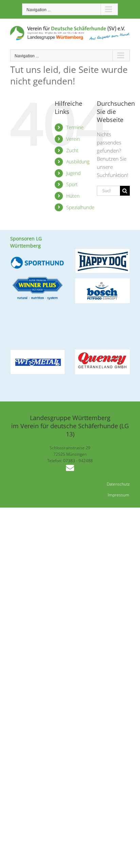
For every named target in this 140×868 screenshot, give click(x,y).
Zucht (72, 150)
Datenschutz (118, 484)
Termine (75, 127)
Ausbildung (77, 161)
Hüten (73, 196)
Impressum (118, 495)
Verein (73, 139)
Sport (72, 184)
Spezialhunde (80, 207)
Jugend (73, 173)
